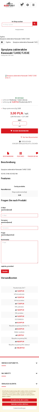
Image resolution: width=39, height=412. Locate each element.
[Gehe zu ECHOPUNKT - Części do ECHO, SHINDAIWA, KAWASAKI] (2, 42)
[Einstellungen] (27, 4)
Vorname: (6, 221)
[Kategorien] (33, 4)
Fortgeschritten (19, 29)
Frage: (7, 234)
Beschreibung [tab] (8, 156)
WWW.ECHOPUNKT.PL (10, 363)
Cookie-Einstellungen (19, 408)
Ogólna (8, 42)
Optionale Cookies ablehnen (19, 404)
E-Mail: (6, 209)
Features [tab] (20, 156)
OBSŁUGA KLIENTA (9, 384)
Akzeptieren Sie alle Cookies (19, 400)
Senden (5, 271)
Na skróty (6, 373)
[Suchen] (34, 23)
